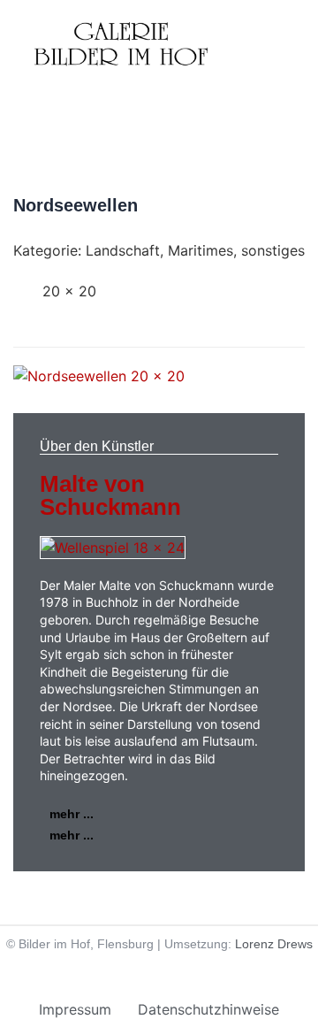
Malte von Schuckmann (110, 495)
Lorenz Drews (274, 944)
